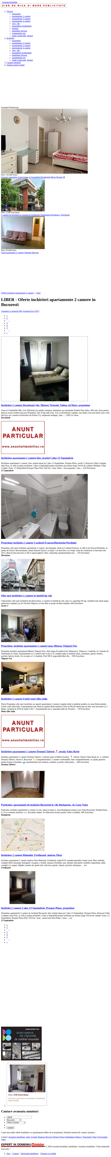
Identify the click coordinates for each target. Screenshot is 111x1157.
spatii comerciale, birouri (22, 36)
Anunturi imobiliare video (19, 1137)
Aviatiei (34, 1137)
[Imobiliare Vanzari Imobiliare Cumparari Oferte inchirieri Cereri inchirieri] (16, 1122)
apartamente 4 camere (21, 21)
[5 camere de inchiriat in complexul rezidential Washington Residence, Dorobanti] (23, 210)
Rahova (78, 1137)
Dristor (56, 1137)
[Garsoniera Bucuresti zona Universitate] (26, 1105)
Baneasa (41, 1137)
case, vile (16, 23)
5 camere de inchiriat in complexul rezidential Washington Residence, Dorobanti (35, 215)
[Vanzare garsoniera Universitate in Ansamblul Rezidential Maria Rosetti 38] (44, 173)
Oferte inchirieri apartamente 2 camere (17, 293)
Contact (15, 1153)
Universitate (102, 1137)
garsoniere (16, 14)
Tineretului (87, 1137)
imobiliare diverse (19, 31)
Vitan (3, 1139)
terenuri (15, 28)
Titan (94, 1137)
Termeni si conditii (48, 1153)
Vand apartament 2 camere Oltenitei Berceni (20, 253)
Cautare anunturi (13, 62)
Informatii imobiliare (29, 1153)
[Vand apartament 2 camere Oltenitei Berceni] (23, 248)
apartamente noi (18, 33)
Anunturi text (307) (31, 311)
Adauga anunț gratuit (15, 65)
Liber (38, 293)
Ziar (8, 1153)
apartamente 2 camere (21, 16)
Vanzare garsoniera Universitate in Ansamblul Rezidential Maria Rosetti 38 (33, 177)
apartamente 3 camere (21, 19)
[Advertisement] (55, 87)
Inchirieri (10, 38)
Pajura (62, 1137)
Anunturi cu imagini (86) (11, 311)
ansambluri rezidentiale (22, 26)
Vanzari (9, 11)
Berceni (49, 1137)
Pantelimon (70, 1137)
